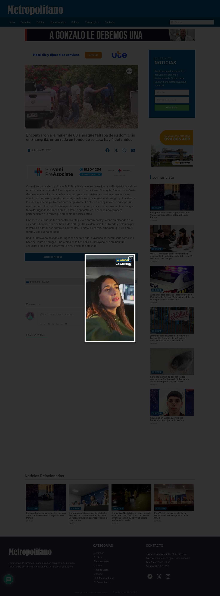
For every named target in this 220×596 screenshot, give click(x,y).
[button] (130, 258)
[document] (110, 298)
